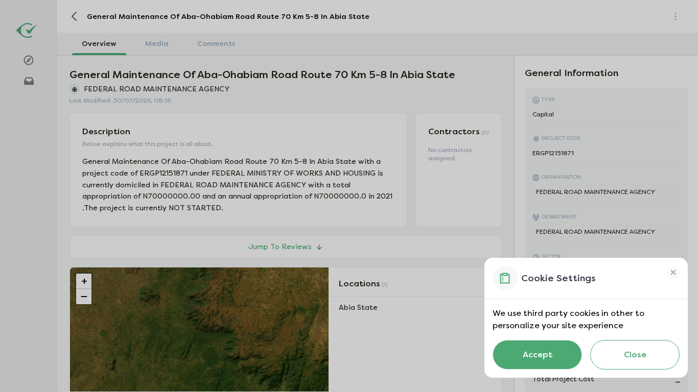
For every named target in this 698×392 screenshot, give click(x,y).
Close (635, 354)
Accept (537, 354)
